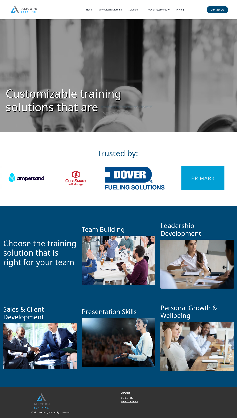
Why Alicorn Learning (110, 9)
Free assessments (157, 9)
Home (89, 9)
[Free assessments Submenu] (170, 9)
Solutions (133, 9)
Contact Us (127, 398)
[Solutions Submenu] (141, 9)
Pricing (180, 9)
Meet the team (129, 401)
